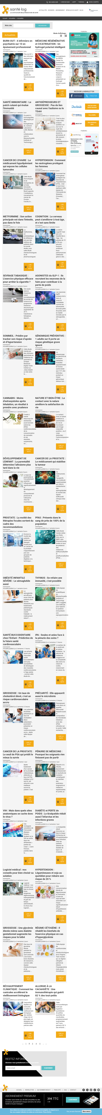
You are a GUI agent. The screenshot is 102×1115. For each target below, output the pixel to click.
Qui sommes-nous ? (44, 1090)
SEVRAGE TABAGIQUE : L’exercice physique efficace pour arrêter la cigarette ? (18, 278)
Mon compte (94, 2)
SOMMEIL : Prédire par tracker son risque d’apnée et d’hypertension (17, 338)
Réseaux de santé (72, 10)
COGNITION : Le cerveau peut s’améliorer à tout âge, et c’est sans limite (50, 219)
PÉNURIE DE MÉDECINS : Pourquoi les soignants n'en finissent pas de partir (49, 754)
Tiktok (94, 1090)
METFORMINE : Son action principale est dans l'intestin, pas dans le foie (18, 219)
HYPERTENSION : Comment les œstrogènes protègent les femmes (50, 163)
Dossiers (51, 10)
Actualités (43, 10)
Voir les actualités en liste (61, 36)
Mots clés (8, 25)
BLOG (81, 10)
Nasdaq (91, 9)
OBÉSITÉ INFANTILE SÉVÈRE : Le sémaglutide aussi (16, 580)
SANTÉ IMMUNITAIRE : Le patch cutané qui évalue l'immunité (17, 105)
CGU (65, 1090)
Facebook (83, 1090)
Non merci (86, 1111)
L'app (74, 2)
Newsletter (29, 1090)
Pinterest (91, 1090)
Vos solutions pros (92, 123)
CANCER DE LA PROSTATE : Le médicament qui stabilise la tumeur (50, 461)
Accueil (5, 18)
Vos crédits (92, 115)
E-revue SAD (65, 2)
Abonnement (60, 10)
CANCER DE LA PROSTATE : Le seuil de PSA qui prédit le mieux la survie (18, 754)
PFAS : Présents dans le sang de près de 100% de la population (50, 520)
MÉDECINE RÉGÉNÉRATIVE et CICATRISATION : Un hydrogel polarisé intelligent (50, 43)
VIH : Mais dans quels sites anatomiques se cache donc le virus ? (18, 813)
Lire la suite (30, 87)
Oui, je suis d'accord (74, 1111)
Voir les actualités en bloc (66, 36)
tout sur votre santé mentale (92, 106)
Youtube (98, 1090)
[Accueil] (6, 10)
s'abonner (73, 1100)
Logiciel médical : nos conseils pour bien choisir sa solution (18, 872)
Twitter (87, 1090)
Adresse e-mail (10, 1065)
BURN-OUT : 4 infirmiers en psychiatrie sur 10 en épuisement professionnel (17, 43)
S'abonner (48, 1068)
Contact (73, 1090)
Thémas (81, 2)
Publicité (57, 1090)
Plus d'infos (47, 1112)
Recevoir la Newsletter (84, 91)
